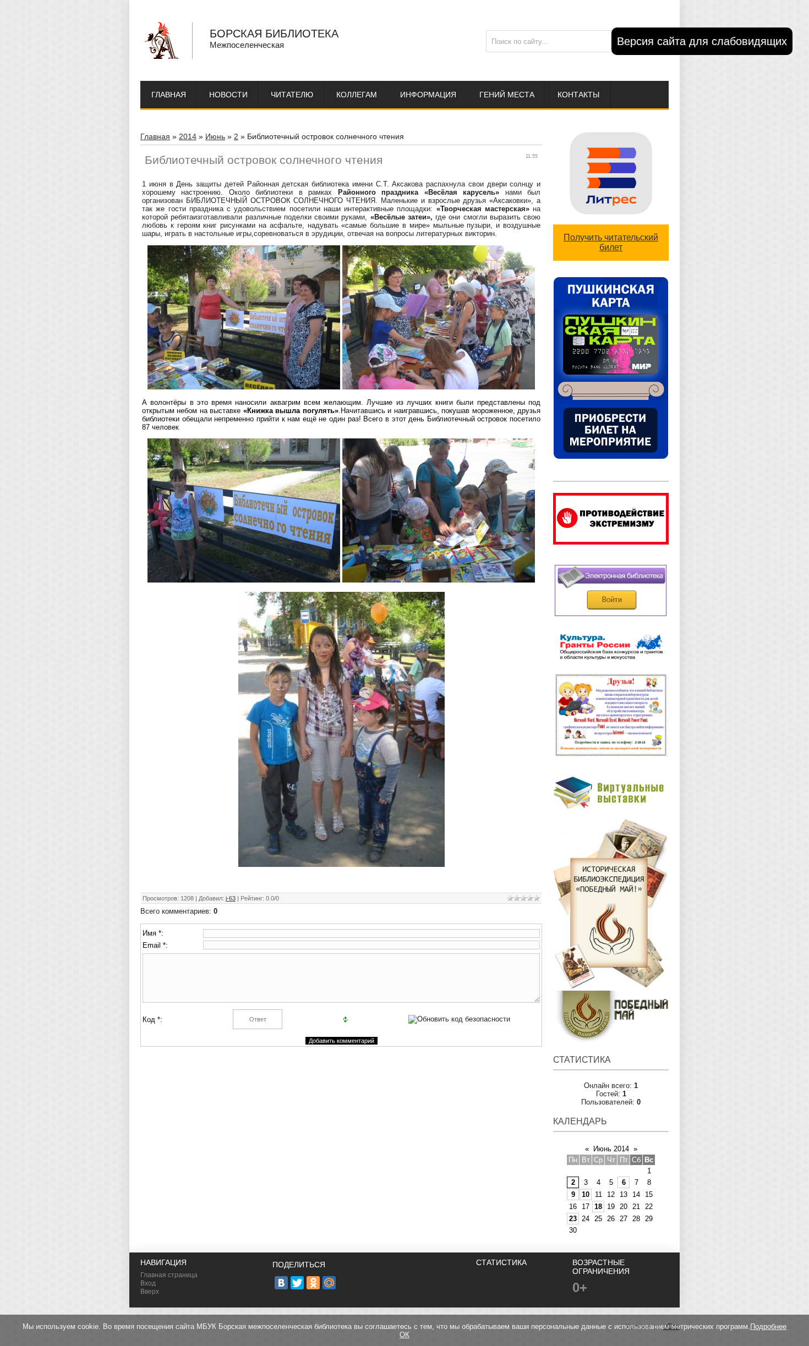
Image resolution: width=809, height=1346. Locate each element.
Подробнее (768, 1326)
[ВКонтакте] (281, 1282)
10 (585, 1194)
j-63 (231, 898)
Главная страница (169, 1275)
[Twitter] (297, 1282)
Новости (228, 94)
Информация (428, 94)
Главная (168, 94)
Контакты (578, 94)
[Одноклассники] (313, 1282)
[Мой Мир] (329, 1282)
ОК (404, 1335)
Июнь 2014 (611, 1149)
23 (573, 1219)
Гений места (506, 94)
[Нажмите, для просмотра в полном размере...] (341, 864)
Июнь (215, 136)
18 (598, 1206)
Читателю (292, 94)
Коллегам (356, 94)
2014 (187, 136)
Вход (148, 1283)
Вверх (149, 1291)
